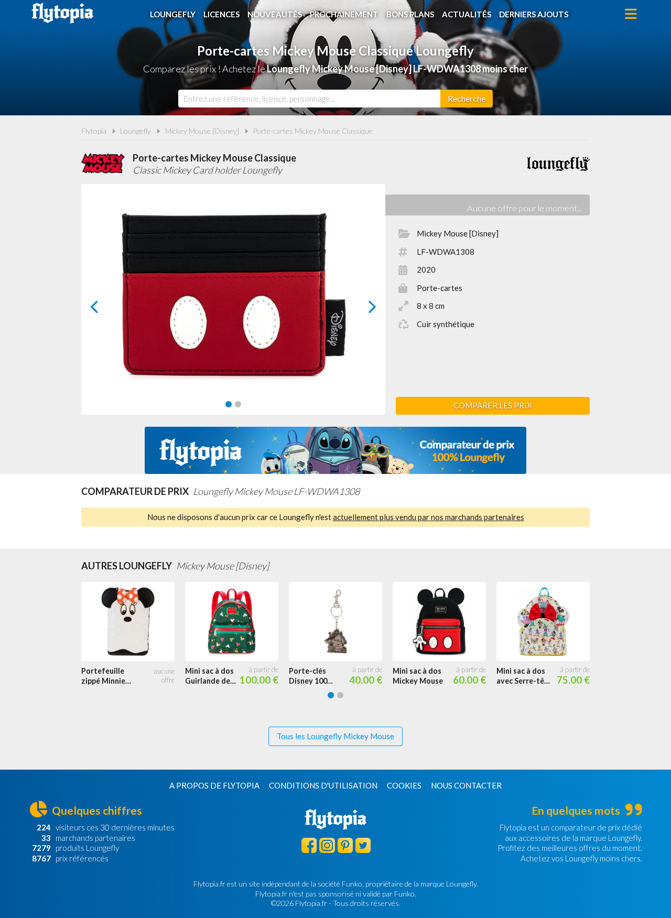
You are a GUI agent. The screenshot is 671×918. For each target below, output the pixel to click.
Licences (221, 14)
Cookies (404, 785)
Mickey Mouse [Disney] (202, 130)
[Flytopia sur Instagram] (326, 845)
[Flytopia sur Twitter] (363, 845)
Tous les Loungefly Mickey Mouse (335, 736)
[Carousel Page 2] (238, 404)
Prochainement (344, 14)
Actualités (466, 14)
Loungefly (173, 14)
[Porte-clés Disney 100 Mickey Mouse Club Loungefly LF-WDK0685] (341, 622)
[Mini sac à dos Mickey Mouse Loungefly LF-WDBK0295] (444, 622)
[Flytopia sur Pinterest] (345, 845)
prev (106, 310)
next (360, 310)
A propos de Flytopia (214, 785)
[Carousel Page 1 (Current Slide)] (228, 404)
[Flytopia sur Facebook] (309, 845)
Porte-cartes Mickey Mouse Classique (313, 130)
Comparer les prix (492, 405)
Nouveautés (274, 14)
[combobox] (309, 98)
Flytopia (62, 13)
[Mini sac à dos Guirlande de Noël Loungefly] (237, 622)
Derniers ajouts (533, 14)
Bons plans (410, 14)
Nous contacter (466, 785)
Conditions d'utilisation (323, 785)
